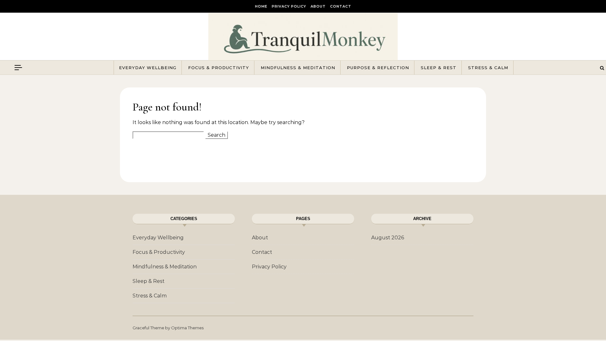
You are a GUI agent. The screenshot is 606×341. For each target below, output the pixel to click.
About (318, 6)
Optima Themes (187, 327)
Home (261, 6)
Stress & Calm (488, 67)
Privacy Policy (289, 6)
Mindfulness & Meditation (298, 67)
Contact (340, 6)
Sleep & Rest (438, 67)
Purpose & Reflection (378, 67)
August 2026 (387, 238)
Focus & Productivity (218, 67)
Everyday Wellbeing (147, 67)
